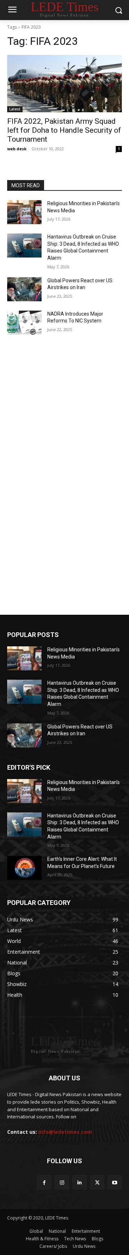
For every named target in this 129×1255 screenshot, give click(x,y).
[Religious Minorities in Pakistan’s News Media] (24, 212)
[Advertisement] (64, 413)
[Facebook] (44, 1182)
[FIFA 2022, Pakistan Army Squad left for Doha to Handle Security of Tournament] (64, 83)
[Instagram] (62, 1182)
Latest (14, 109)
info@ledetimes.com (65, 1131)
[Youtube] (115, 1182)
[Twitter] (97, 1182)
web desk (17, 148)
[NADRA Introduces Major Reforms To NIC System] (24, 323)
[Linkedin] (79, 1182)
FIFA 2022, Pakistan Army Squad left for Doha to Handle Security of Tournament (64, 130)
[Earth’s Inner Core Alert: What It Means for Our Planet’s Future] (24, 868)
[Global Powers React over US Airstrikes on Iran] (24, 289)
